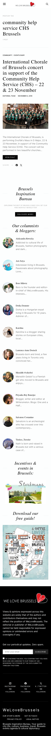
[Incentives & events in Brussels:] (25, 492)
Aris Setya (20, 260)
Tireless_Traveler (23, 439)
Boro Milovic (21, 283)
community (7, 55)
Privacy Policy (14, 719)
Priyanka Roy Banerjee (25, 394)
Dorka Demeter (22, 305)
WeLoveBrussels (21, 710)
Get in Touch (30, 716)
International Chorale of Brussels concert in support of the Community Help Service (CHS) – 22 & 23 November (25, 75)
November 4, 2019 (25, 96)
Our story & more (11, 716)
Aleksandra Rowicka (25, 238)
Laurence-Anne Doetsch (26, 350)
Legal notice (32, 719)
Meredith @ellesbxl (24, 372)
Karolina (19, 327)
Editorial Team (9, 96)
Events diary (19, 55)
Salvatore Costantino (25, 417)
